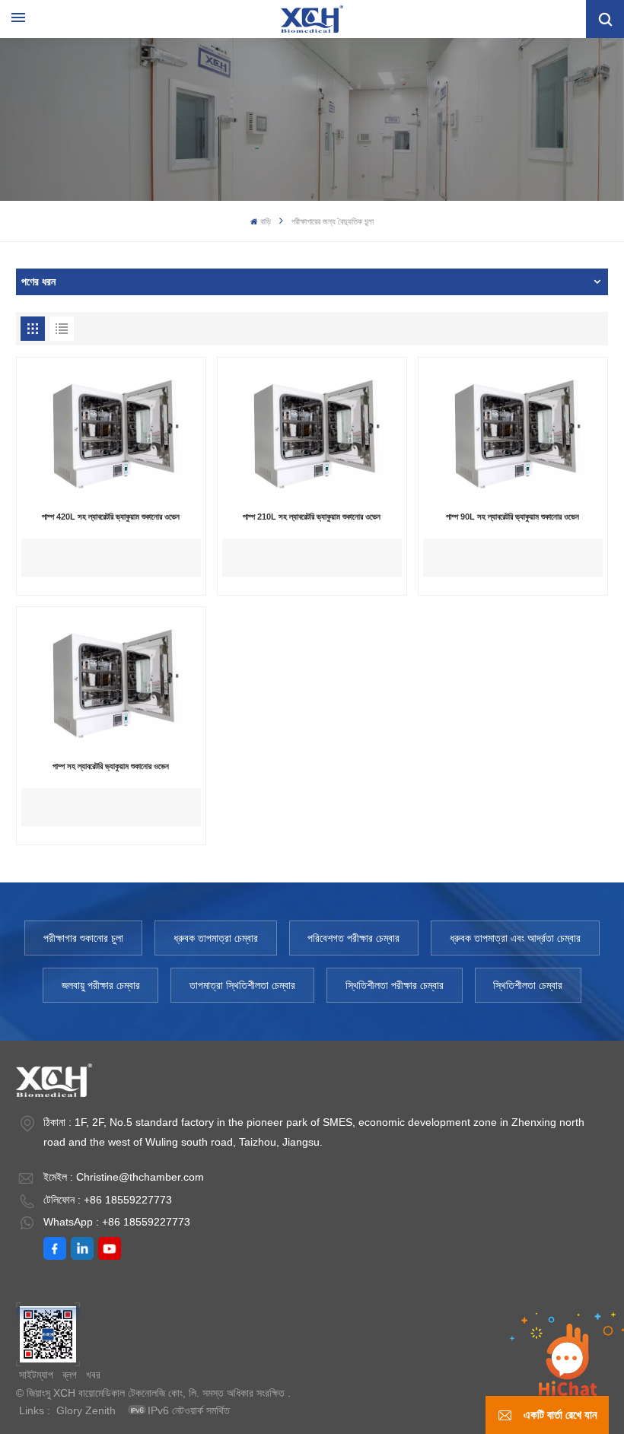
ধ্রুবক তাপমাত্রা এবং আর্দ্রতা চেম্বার (515, 938)
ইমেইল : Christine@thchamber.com (123, 1177)
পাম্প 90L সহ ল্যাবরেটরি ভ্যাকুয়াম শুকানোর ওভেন (512, 516)
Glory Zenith (86, 1410)
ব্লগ (69, 1375)
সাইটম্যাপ (36, 1375)
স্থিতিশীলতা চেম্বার (527, 985)
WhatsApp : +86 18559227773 (116, 1222)
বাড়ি (265, 221)
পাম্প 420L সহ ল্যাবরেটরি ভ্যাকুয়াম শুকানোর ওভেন (111, 516)
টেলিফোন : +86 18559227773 (107, 1200)
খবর (93, 1375)
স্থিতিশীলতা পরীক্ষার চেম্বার (394, 985)
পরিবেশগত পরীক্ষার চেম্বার (353, 938)
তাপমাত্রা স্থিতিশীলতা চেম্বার (242, 985)
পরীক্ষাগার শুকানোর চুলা (83, 938)
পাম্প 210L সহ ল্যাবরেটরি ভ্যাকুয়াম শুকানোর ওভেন (311, 516)
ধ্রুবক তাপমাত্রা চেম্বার (216, 938)
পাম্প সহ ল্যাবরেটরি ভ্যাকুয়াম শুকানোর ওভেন (111, 766)
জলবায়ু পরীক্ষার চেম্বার (101, 985)
